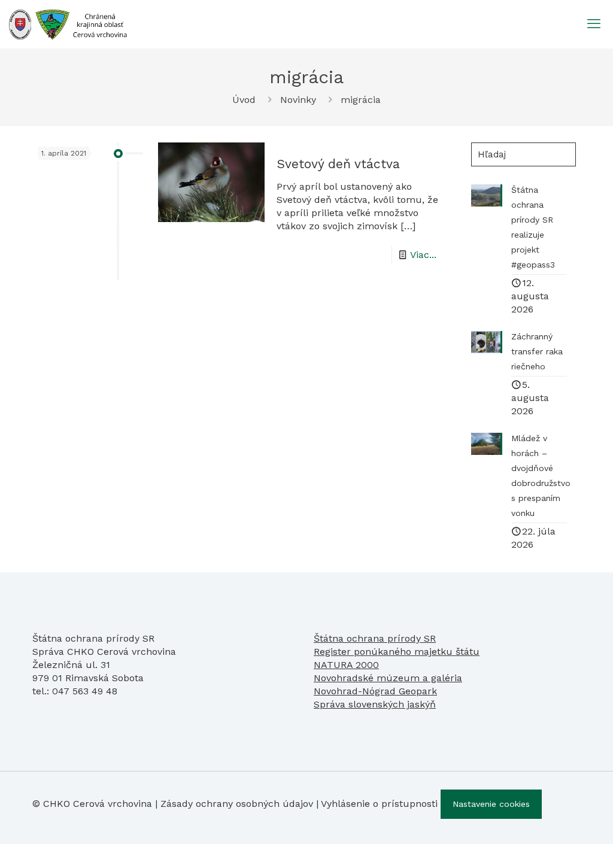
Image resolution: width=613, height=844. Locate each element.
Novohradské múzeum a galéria (388, 678)
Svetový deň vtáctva (338, 163)
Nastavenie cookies (491, 804)
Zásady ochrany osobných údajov (236, 803)
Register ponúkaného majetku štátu (397, 651)
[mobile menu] (594, 24)
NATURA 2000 (346, 664)
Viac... (423, 254)
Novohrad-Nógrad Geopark (375, 691)
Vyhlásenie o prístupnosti (379, 803)
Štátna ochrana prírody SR (375, 638)
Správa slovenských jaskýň (375, 704)
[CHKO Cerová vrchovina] (68, 24)
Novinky (298, 99)
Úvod (244, 99)
